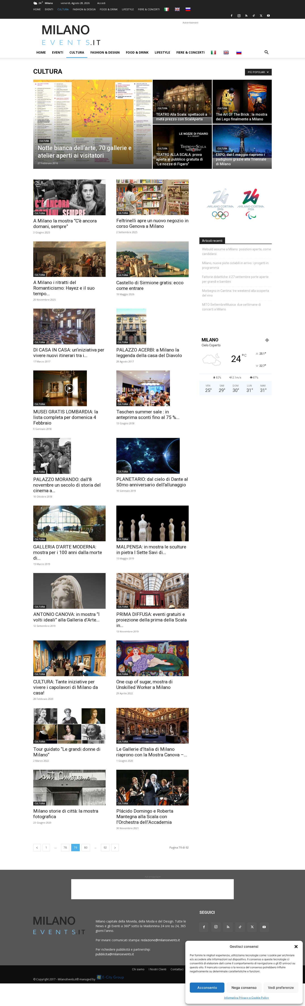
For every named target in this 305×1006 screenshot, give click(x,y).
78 (65, 847)
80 (85, 847)
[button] (296, 946)
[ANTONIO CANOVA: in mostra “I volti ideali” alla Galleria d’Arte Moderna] (69, 591)
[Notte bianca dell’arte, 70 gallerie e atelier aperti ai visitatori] (92, 122)
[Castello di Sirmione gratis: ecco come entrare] (152, 259)
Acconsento (207, 987)
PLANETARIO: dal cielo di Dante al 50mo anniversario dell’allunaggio (152, 482)
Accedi (101, 3)
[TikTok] (253, 16)
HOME (37, 9)
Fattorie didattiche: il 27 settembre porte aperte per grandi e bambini (235, 279)
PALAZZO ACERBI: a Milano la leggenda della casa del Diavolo (149, 352)
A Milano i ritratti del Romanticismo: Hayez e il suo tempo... (64, 288)
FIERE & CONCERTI (149, 9)
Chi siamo (138, 969)
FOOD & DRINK (109, 9)
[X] (261, 16)
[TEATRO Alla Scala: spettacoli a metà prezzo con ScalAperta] (182, 98)
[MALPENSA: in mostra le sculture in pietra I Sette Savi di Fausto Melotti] (152, 523)
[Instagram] (239, 16)
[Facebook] (231, 16)
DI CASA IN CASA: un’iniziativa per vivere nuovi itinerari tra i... (68, 352)
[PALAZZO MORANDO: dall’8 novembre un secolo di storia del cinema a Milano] (69, 456)
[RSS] (246, 16)
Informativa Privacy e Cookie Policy (246, 997)
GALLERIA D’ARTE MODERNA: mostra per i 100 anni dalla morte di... (67, 552)
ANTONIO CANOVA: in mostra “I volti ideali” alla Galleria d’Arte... (66, 617)
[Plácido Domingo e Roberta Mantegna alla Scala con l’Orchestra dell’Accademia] (152, 787)
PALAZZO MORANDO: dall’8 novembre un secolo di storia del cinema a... (67, 485)
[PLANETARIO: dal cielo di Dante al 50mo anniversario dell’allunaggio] (152, 456)
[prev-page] (37, 847)
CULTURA (63, 9)
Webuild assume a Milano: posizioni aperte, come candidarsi (236, 251)
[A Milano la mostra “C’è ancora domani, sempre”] (69, 197)
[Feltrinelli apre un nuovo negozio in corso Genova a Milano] (152, 197)
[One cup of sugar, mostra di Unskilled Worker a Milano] (152, 658)
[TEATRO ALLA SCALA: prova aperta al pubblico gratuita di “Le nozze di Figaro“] (182, 147)
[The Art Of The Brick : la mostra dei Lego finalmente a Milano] (242, 101)
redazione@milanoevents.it (160, 940)
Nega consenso (244, 987)
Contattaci (177, 969)
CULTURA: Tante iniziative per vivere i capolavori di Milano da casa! (65, 687)
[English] (178, 9)
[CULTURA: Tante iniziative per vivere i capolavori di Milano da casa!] (69, 658)
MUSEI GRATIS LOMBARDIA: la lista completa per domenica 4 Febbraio (65, 417)
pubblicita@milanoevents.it (115, 954)
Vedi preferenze (281, 987)
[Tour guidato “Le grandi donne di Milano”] (69, 726)
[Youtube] (268, 16)
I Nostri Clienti (157, 969)
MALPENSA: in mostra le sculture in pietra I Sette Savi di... (151, 549)
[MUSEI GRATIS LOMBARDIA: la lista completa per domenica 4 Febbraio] (69, 388)
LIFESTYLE (128, 9)
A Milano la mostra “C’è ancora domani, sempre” (65, 223)
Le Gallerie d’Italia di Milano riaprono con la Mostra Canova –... (151, 752)
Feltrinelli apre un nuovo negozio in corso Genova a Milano (152, 223)
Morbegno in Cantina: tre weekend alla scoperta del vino (235, 293)
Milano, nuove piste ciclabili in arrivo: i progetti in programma (235, 265)
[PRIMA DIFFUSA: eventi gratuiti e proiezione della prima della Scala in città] (152, 591)
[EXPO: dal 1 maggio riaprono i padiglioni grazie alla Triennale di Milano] (242, 141)
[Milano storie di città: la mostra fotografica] (69, 787)
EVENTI (49, 9)
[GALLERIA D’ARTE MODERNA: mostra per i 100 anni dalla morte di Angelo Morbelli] (69, 523)
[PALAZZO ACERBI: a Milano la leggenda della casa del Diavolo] (152, 326)
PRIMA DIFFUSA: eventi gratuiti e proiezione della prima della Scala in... (151, 620)
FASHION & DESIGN (84, 9)
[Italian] (167, 9)
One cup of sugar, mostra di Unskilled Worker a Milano (144, 684)
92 (105, 847)
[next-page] (115, 847)
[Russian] (188, 9)
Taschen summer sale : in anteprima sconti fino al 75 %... (148, 414)
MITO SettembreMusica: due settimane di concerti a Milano (231, 307)
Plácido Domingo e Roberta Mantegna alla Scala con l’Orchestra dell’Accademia (144, 816)
